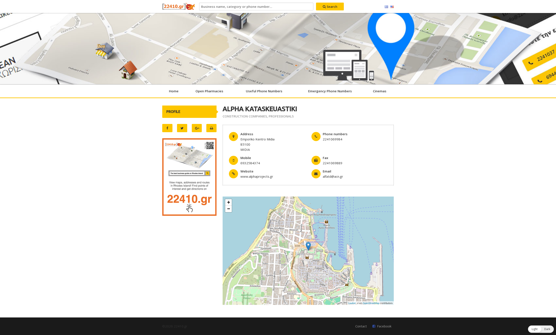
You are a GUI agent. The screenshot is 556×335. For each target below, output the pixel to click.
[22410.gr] (178, 6)
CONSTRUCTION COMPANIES (245, 116)
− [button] (228, 208)
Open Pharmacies (209, 91)
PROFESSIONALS (281, 116)
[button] (541, 329)
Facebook (384, 326)
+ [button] (228, 202)
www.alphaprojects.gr (256, 176)
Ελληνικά (386, 7)
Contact (361, 326)
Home (174, 91)
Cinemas (379, 91)
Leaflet (352, 303)
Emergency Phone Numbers (330, 91)
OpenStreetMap (371, 303)
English (392, 7)
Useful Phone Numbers (264, 91)
